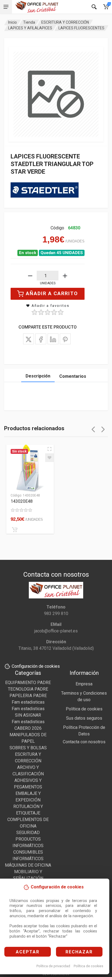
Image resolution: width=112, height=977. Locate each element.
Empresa (84, 683)
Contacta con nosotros (84, 741)
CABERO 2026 (28, 728)
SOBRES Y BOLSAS (28, 747)
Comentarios (72, 376)
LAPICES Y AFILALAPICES (30, 28)
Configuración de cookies (36, 666)
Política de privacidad (53, 966)
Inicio (12, 22)
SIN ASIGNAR (28, 715)
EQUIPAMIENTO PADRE (28, 682)
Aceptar (27, 951)
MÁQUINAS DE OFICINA (28, 865)
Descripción (38, 376)
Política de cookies (88, 966)
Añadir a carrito (52, 293)
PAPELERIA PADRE (28, 695)
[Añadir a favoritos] (49, 457)
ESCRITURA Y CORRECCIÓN (65, 22)
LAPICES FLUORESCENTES (81, 28)
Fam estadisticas (28, 702)
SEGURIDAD (28, 832)
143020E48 (22, 501)
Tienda (29, 22)
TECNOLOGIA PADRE (28, 689)
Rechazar (79, 951)
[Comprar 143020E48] (15, 530)
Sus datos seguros (84, 718)
